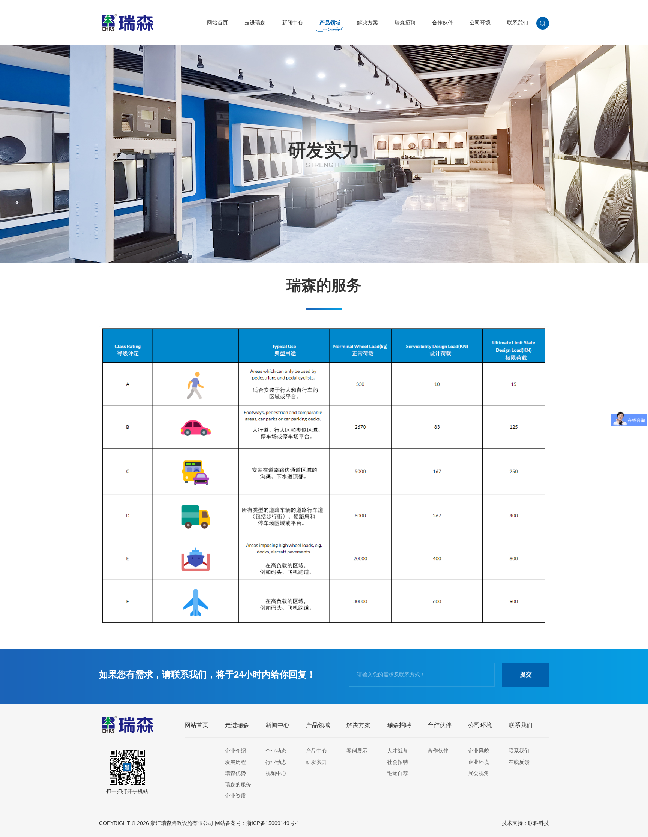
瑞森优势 (235, 773)
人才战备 (397, 751)
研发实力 (316, 762)
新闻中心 (292, 23)
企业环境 (478, 762)
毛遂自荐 (397, 773)
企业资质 (235, 796)
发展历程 (235, 762)
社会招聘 (397, 762)
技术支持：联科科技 (525, 823)
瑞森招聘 (405, 23)
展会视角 (478, 773)
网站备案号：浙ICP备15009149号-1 (257, 823)
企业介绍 (235, 751)
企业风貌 (478, 751)
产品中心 (316, 751)
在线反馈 (519, 762)
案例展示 (357, 751)
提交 (526, 674)
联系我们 (517, 23)
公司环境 (480, 23)
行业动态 (276, 762)
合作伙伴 (442, 23)
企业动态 (276, 751)
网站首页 (217, 23)
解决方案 (367, 23)
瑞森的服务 (238, 785)
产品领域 (330, 23)
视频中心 (276, 773)
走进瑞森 (255, 23)
